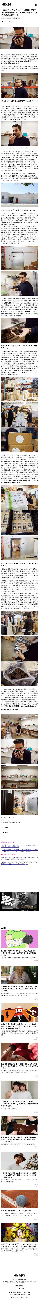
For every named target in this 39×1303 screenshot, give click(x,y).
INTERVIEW (9, 18)
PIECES (37, 1075)
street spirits (16, 18)
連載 (37, 1037)
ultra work (21, 18)
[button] (19, 1285)
